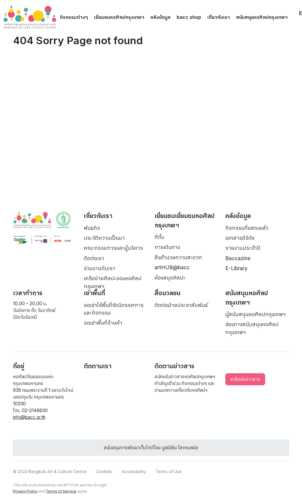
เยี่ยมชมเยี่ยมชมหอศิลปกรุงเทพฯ (184, 220)
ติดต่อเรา (94, 258)
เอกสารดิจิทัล (240, 238)
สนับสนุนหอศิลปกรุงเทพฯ (262, 17)
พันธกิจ (92, 228)
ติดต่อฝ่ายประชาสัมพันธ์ (181, 305)
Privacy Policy (25, 491)
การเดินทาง (167, 247)
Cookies (104, 471)
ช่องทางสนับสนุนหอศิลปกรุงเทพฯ (252, 328)
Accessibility (134, 471)
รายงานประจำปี (242, 248)
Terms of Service (61, 491)
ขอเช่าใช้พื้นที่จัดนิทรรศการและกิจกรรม (114, 309)
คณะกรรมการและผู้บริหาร (113, 248)
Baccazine (237, 258)
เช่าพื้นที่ (94, 293)
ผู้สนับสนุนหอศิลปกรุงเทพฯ (255, 314)
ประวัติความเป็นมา (104, 238)
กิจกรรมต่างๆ (74, 17)
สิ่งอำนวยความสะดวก (178, 257)
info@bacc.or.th (29, 417)
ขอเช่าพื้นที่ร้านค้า (103, 323)
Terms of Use (168, 471)
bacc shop (189, 17)
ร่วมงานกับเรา (99, 268)
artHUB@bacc (172, 267)
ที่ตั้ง (159, 237)
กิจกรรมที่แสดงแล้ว (246, 228)
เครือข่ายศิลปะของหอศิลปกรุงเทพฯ (113, 282)
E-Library (236, 268)
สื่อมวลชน (167, 293)
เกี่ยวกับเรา (218, 17)
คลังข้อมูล (160, 17)
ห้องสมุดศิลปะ (170, 278)
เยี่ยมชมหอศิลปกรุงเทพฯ (119, 17)
